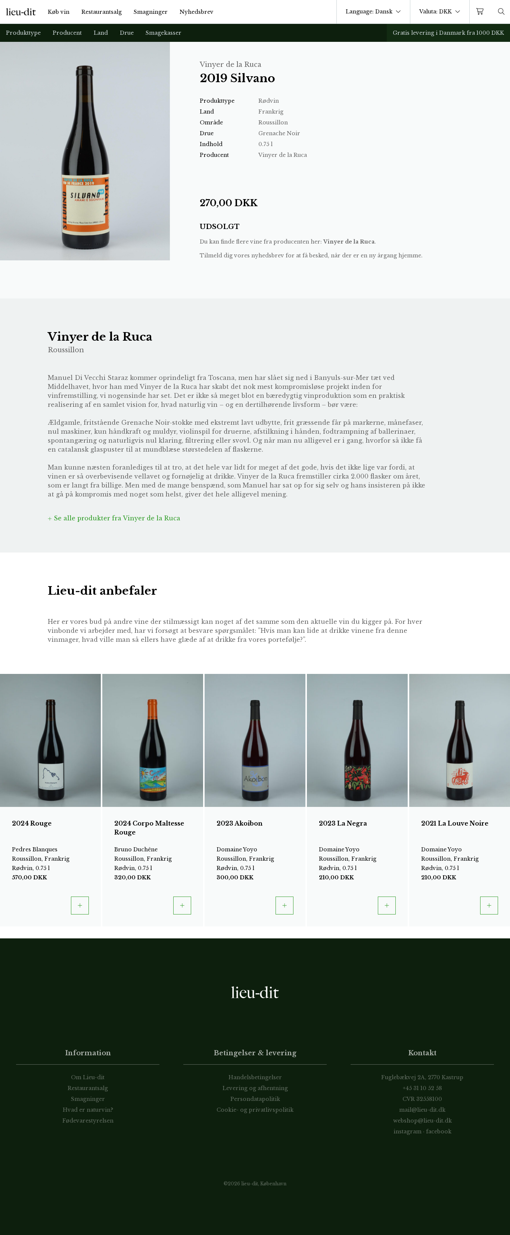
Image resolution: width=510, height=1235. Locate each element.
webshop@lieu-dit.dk (422, 1120)
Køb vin (58, 12)
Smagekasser (163, 33)
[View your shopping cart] (481, 12)
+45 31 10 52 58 (422, 1088)
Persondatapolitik (255, 1099)
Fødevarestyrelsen (87, 1120)
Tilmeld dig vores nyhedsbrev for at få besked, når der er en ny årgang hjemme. (311, 255)
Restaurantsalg (101, 12)
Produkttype (23, 33)
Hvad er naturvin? (88, 1109)
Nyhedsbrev (197, 12)
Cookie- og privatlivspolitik (255, 1109)
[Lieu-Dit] (21, 12)
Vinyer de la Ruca (348, 241)
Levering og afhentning (255, 1088)
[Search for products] (501, 12)
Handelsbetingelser (255, 1077)
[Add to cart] (80, 905)
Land (101, 33)
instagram (408, 1131)
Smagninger (151, 12)
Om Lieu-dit (88, 1077)
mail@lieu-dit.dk (422, 1109)
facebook (438, 1131)
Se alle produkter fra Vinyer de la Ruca (116, 518)
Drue (127, 33)
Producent (67, 33)
